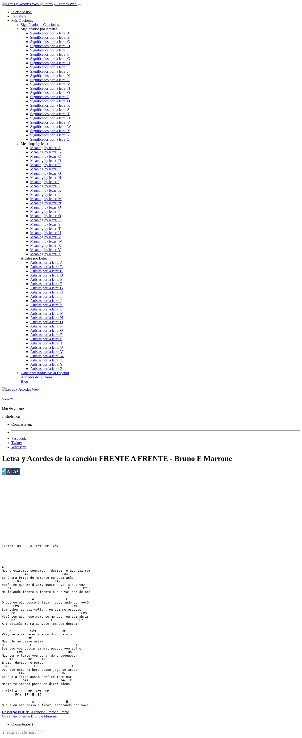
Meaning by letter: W (46, 241)
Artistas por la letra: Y (46, 364)
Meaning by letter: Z (45, 254)
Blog (24, 381)
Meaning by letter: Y (45, 250)
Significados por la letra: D (50, 46)
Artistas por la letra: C (46, 271)
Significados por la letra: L (50, 80)
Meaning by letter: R (45, 220)
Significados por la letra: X (50, 131)
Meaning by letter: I (44, 182)
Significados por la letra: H (50, 63)
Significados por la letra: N (50, 88)
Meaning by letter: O (45, 207)
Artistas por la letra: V (46, 352)
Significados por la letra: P (49, 97)
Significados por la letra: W (50, 127)
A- (9, 471)
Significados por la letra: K (50, 76)
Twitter (16, 443)
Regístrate (18, 16)
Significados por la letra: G (50, 59)
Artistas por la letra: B (46, 267)
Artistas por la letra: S (46, 339)
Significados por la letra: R (50, 105)
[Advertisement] (143, 508)
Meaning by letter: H (45, 178)
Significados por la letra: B (50, 37)
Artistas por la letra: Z (46, 369)
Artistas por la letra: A (46, 262)
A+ (16, 471)
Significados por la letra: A (50, 33)
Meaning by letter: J (45, 186)
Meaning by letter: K (45, 190)
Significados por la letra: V (50, 122)
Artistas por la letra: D (46, 275)
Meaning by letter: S (45, 224)
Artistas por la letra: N (46, 318)
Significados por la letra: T (50, 114)
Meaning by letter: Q (45, 216)
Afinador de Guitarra (36, 377)
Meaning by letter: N (45, 203)
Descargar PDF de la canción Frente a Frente (35, 712)
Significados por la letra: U (50, 118)
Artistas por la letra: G (46, 288)
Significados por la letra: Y (50, 135)
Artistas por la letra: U (46, 347)
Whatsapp (18, 447)
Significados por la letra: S (49, 110)
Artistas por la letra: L (46, 309)
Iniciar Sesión (21, 12)
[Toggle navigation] (79, 5)
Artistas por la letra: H (46, 292)
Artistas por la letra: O (46, 322)
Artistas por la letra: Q (46, 330)
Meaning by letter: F (45, 169)
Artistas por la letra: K (46, 305)
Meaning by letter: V (45, 237)
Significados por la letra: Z (50, 139)
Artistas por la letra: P (46, 326)
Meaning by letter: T (45, 228)
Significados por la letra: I (49, 67)
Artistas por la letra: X (46, 360)
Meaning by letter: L (45, 195)
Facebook (18, 438)
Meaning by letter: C (45, 156)
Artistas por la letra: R (46, 335)
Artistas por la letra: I (45, 296)
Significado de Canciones (40, 25)
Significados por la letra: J (49, 71)
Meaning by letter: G (45, 173)
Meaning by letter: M (46, 199)
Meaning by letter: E (45, 165)
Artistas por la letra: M (46, 313)
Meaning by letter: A (45, 148)
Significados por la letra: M (50, 84)
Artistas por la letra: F (46, 284)
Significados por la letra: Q (50, 101)
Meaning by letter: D (45, 161)
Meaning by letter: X (45, 245)
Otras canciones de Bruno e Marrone (29, 716)
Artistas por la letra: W (47, 356)
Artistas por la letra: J (46, 301)
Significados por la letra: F (49, 54)
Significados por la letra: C (50, 42)
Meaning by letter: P (45, 212)
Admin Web (8, 399)
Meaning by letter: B (45, 152)
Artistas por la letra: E (46, 279)
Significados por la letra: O (50, 93)
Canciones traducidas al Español (45, 373)
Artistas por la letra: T (46, 343)
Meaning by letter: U (45, 233)
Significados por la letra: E (50, 50)
